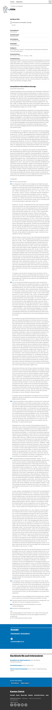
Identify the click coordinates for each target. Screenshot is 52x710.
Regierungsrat (25, 683)
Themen (12, 1)
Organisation (19, 1)
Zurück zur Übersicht (17, 6)
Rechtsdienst (15, 683)
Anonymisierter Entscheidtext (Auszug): (22, 22)
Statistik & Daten (39, 695)
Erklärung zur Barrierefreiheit (35, 698)
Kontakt (14, 25)
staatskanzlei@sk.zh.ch (17, 641)
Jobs (47, 695)
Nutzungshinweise (14, 699)
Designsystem (25, 698)
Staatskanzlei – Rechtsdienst (20, 633)
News (18, 695)
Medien (30, 695)
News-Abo (24, 695)
